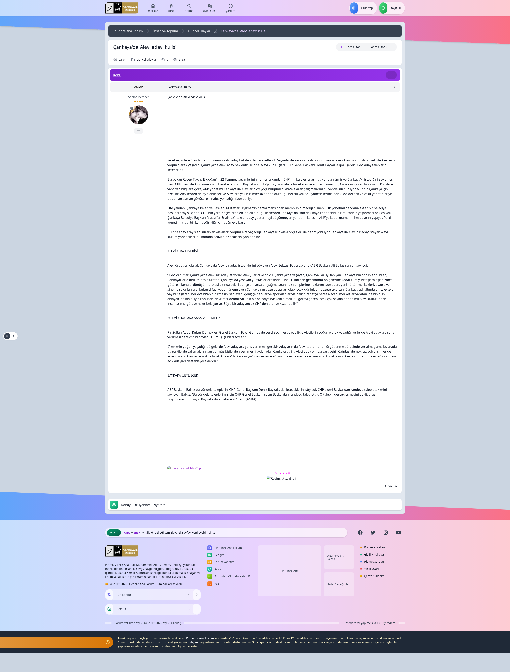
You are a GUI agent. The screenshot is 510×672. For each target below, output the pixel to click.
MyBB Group (171, 623)
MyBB (139, 623)
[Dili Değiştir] (197, 594)
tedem (391, 623)
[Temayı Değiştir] (197, 609)
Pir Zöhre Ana (289, 571)
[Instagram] (385, 532)
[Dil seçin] (109, 594)
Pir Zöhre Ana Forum (127, 31)
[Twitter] (373, 532)
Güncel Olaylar (199, 31)
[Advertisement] (282, 130)
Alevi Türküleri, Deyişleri (335, 557)
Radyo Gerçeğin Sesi (339, 584)
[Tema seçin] (109, 609)
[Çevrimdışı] (131, 108)
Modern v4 (353, 623)
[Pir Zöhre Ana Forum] (121, 8)
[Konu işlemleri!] (10, 336)
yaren (122, 59)
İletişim (193, 642)
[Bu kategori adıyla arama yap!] (391, 75)
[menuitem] (153, 8)
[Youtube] (398, 532)
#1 (395, 87)
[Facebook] (360, 532)
